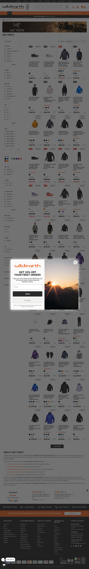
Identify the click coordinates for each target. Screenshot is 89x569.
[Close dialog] (75, 262)
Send (27, 294)
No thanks (27, 300)
